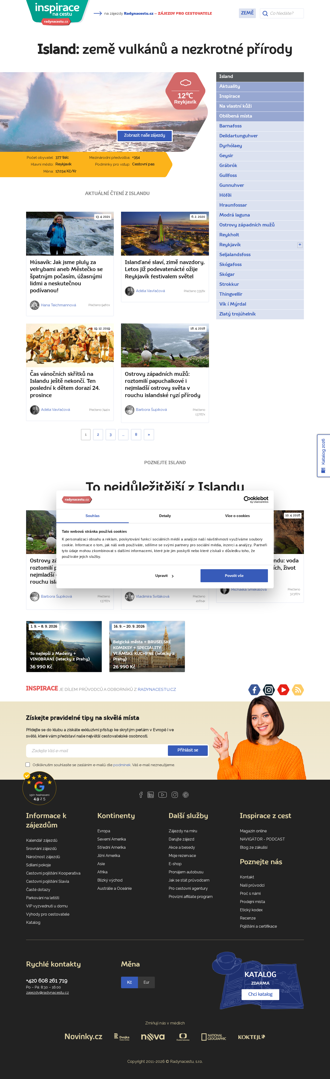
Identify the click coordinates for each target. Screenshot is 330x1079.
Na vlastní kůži (235, 106)
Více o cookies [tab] (237, 516)
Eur (146, 982)
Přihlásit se (188, 750)
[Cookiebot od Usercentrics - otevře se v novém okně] (247, 500)
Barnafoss (230, 126)
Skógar (227, 274)
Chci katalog (260, 994)
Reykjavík (230, 245)
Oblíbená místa (235, 116)
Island (226, 76)
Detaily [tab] (165, 516)
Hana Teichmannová (58, 305)
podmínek (122, 765)
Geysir (226, 156)
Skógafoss (230, 264)
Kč (129, 982)
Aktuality (229, 86)
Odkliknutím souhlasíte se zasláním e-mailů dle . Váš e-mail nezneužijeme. (103, 765)
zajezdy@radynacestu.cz (47, 992)
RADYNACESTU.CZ (157, 689)
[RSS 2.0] (298, 689)
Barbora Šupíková (151, 409)
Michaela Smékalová (248, 589)
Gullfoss (228, 175)
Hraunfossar (233, 205)
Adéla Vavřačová (150, 291)
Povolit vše (234, 576)
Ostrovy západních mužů (247, 225)
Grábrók (228, 165)
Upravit (161, 576)
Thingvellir (230, 294)
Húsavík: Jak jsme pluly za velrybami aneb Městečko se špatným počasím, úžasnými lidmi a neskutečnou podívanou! (66, 277)
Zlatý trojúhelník (237, 314)
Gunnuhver (231, 185)
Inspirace (229, 96)
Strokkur (229, 284)
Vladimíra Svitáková (152, 596)
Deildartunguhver (238, 136)
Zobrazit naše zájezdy (144, 135)
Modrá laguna (234, 215)
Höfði (225, 195)
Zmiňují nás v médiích (165, 1023)
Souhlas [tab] (93, 516)
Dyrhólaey (230, 146)
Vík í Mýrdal (232, 304)
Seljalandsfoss (235, 254)
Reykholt (229, 235)
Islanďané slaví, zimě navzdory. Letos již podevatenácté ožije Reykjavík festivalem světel (165, 270)
